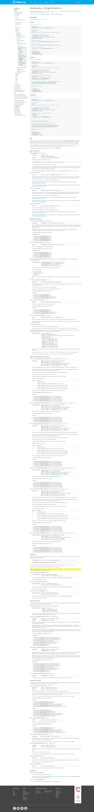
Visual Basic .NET (18, 84)
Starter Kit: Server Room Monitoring (21, 97)
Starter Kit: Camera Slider (19, 103)
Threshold (21, 52)
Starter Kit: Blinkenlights (19, 100)
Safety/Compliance (39, 793)
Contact (57, 794)
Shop (35, 2)
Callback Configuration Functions (21, 59)
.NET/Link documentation (68, 146)
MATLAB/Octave (18, 73)
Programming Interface (19, 91)
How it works (58, 793)
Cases (24, 796)
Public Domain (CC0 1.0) (44, 19)
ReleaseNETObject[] (38, 168)
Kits (15, 93)
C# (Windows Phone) (19, 22)
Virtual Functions (22, 62)
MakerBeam (25, 798)
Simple (20, 50)
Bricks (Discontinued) (20, 40)
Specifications (17, 109)
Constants (21, 64)
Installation (18, 34)
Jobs (56, 797)
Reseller (57, 795)
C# (15, 21)
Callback (20, 51)
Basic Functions (22, 55)
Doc (31, 2)
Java (16, 26)
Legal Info (37, 791)
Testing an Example (19, 35)
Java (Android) (17, 27)
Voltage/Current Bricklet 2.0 (21, 68)
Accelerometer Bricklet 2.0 (21, 44)
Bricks (18, 39)
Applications (58, 791)
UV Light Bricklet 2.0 (21, 46)
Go (15, 25)
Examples (20, 48)
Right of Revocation (47, 791)
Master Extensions (26, 793)
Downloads (46, 2)
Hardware (16, 9)
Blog (52, 2)
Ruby (16, 80)
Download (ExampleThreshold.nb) (36, 97)
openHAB (17, 75)
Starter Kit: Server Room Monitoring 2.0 (21, 99)
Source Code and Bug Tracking (20, 90)
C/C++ (16, 17)
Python (16, 79)
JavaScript (17, 29)
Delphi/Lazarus (18, 23)
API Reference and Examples (21, 36)
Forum (40, 2)
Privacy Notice (38, 790)
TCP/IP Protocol (17, 111)
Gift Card (24, 799)
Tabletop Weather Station (19, 104)
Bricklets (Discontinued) (21, 71)
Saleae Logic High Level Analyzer (20, 115)
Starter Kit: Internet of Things (20, 101)
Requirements (18, 32)
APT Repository (17, 87)
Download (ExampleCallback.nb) (36, 59)
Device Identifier (18, 88)
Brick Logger (17, 14)
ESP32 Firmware (17, 86)
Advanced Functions (22, 56)
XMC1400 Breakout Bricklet (20, 70)
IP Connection (19, 38)
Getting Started (17, 8)
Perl (16, 77)
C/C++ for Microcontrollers (20, 20)
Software (16, 11)
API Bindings (17, 16)
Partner (57, 796)
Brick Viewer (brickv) (18, 13)
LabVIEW (16, 30)
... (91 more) (19, 45)
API (18, 54)
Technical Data (17, 110)
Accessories (25, 797)
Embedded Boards (17, 106)
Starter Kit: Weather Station (20, 94)
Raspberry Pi (17, 107)
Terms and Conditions (48, 790)
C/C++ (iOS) (17, 18)
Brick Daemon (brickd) (19, 12)
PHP (16, 78)
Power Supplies (26, 794)
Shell (16, 83)
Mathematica (17, 31)
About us (57, 790)
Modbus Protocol (18, 112)
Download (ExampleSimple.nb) (35, 24)
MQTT (16, 74)
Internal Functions (22, 63)
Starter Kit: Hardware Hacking (20, 95)
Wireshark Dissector (18, 114)
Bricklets (18, 42)
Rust (16, 82)
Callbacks (20, 60)
